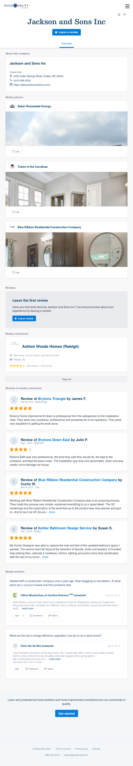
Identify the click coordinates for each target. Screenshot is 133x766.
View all (66, 379)
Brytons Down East (54, 439)
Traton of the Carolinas (33, 167)
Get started (66, 713)
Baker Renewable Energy (34, 106)
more (52, 512)
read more (27, 608)
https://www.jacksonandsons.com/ (32, 84)
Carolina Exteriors (58, 595)
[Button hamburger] (127, 6)
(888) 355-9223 (52, 754)
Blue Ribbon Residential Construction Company (49, 227)
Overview (66, 43)
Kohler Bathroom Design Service (65, 527)
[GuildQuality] (16, 6)
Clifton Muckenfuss (32, 595)
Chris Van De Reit (31, 645)
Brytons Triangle (52, 398)
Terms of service (63, 748)
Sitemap (96, 748)
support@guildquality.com (76, 754)
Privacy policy (81, 748)
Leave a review (68, 32)
